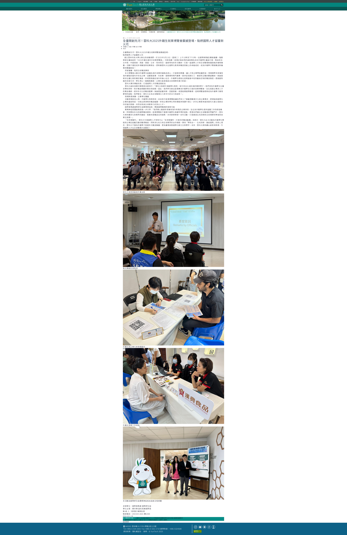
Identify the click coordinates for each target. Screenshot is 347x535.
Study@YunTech (185, 1)
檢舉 (145, 531)
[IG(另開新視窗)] (196, 527)
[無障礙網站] (198, 531)
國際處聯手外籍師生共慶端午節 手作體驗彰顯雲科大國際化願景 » (146, 520)
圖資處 (161, 1)
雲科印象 (173, 1)
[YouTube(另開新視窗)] (200, 527)
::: (131, 1)
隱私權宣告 (136, 531)
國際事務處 (161, 32)
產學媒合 (221, 1)
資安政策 (126, 531)
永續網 (215, 1)
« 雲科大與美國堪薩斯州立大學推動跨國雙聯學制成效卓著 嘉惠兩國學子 (159, 518)
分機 (151, 1)
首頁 (137, 32)
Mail (178, 1)
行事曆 (155, 1)
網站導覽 (145, 1)
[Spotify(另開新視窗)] (205, 527)
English (140, 1)
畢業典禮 (200, 1)
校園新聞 (152, 32)
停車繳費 (193, 1)
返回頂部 (126, 522)
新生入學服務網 (208, 1)
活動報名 (166, 1)
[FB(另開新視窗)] (209, 527)
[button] (221, 5)
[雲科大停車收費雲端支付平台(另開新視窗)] (213, 527)
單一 (135, 1)
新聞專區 (144, 32)
